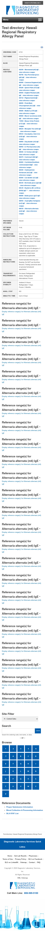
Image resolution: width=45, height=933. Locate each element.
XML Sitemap (22, 878)
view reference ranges (27, 72)
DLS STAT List (12, 813)
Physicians (33, 856)
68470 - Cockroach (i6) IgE (28, 157)
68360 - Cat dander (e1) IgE (28, 178)
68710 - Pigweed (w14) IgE (28, 98)
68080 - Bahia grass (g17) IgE (29, 196)
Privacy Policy (20, 859)
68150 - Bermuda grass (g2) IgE (30, 183)
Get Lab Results (20, 856)
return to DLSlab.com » (33, 3)
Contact (32, 862)
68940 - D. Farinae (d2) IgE (28, 152)
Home (10, 856)
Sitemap (23, 862)
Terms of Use (8, 859)
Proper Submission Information (19, 807)
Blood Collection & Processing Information (24, 810)
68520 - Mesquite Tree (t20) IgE (30, 129)
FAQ (38, 862)
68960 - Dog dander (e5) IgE (29, 142)
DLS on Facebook (35, 859)
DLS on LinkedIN (11, 862)
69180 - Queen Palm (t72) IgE (29, 88)
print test (42, 47)
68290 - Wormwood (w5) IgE (29, 70)
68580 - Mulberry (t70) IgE (28, 111)
